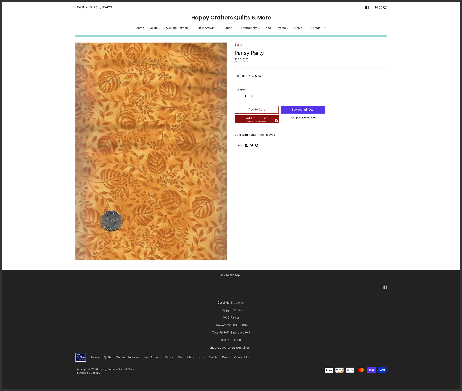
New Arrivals (152, 357)
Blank (238, 44)
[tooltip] (276, 120)
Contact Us (242, 357)
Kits (201, 357)
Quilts (108, 357)
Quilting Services (127, 357)
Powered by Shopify (87, 372)
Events (213, 357)
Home (95, 357)
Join (91, 7)
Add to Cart (257, 109)
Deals (226, 357)
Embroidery (186, 357)
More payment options (302, 117)
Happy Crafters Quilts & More (231, 17)
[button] (257, 119)
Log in (80, 7)
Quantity (240, 89)
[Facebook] (367, 7)
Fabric (169, 357)
